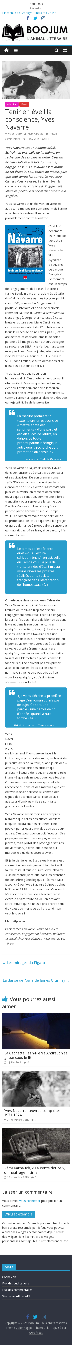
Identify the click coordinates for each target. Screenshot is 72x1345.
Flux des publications (15, 1283)
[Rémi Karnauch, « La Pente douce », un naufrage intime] (36, 1130)
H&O (29, 139)
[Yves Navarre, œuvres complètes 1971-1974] (36, 1073)
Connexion (9, 1277)
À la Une (12, 104)
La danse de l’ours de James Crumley (36, 980)
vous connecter (29, 1201)
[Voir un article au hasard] (65, 50)
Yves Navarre (41, 139)
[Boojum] (6, 50)
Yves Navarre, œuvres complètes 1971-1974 (32, 1112)
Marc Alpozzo (36, 133)
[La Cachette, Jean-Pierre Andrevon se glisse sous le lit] (36, 1016)
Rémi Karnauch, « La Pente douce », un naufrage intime (34, 1170)
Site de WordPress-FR (16, 1296)
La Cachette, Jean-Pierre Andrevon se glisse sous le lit (36, 1055)
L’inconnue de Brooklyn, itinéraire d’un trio (29, 13)
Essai (24, 104)
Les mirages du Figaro (23, 962)
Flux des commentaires (17, 1290)
